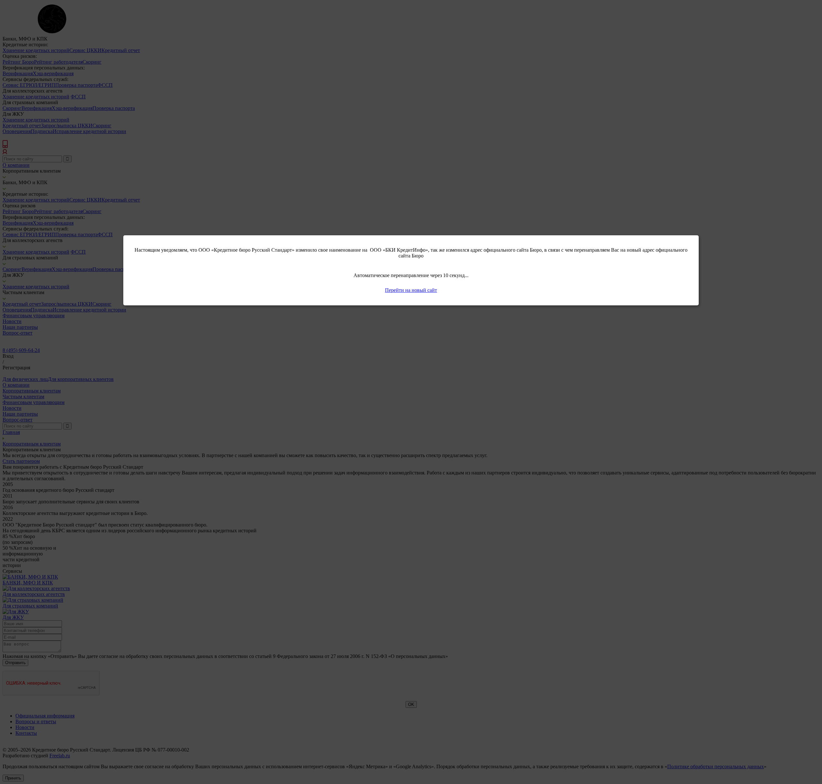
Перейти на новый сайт (411, 290)
